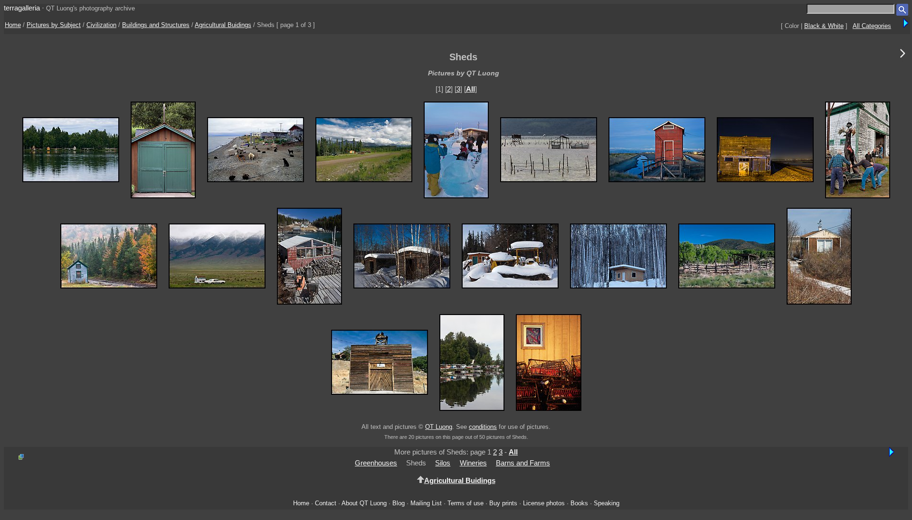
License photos (544, 503)
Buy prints (503, 503)
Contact (325, 503)
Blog (398, 503)
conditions (483, 426)
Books (579, 503)
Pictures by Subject (54, 24)
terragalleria (22, 8)
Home (13, 24)
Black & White (824, 25)
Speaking (606, 503)
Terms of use (465, 503)
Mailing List (426, 503)
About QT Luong (364, 503)
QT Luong (438, 426)
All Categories (872, 25)
